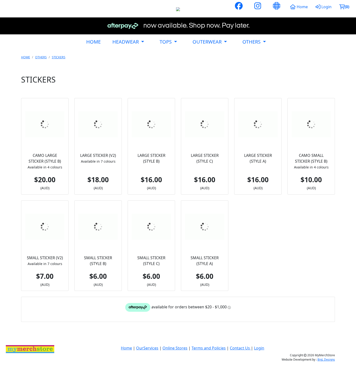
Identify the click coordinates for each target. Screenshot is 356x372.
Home (302, 6)
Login (326, 6)
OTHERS (41, 57)
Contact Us (240, 348)
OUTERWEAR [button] (208, 41)
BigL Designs (326, 359)
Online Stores (175, 348)
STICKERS (58, 57)
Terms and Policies (209, 348)
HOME (93, 41)
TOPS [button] (166, 41)
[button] (344, 7)
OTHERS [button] (252, 41)
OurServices (147, 348)
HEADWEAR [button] (126, 41)
